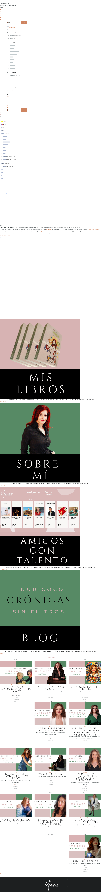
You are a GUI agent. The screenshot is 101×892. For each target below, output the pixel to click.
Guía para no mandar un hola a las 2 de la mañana (21, 51)
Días (50, 685)
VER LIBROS (3, 401)
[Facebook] (0, 11)
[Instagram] (0, 13)
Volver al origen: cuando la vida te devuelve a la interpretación (85, 731)
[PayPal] (0, 17)
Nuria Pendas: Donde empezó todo (16, 776)
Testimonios (12, 38)
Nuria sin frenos (85, 861)
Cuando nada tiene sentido (85, 687)
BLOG (1, 653)
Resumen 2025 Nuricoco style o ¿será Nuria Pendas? (85, 777)
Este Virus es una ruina (15, 48)
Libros (13, 42)
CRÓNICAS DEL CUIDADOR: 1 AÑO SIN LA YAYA (16, 689)
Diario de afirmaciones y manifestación (18, 54)
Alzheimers (13, 685)
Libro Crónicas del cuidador (16, 45)
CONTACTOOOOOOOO (5, 236)
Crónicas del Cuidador (15, 75)
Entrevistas (14, 79)
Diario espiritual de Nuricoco (16, 68)
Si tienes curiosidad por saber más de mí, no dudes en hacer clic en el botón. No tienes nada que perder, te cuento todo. (50, 483)
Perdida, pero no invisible (50, 687)
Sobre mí (14, 32)
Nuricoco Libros (5, 133)
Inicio (13, 29)
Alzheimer (14, 72)
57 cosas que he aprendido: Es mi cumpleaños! (50, 821)
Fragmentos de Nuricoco (15, 59)
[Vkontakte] (0, 9)
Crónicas (19, 685)
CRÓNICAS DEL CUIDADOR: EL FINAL (85, 820)
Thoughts (85, 772)
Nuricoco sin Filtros (14, 62)
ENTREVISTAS (3, 569)
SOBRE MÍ (2, 485)
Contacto (14, 84)
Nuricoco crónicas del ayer (16, 65)
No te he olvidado (16, 819)
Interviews (3, 169)
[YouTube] (0, 15)
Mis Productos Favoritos (15, 35)
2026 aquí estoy (50, 774)
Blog (2, 175)
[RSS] (0, 19)
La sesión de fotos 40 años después (50, 729)
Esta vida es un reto (7, 147)
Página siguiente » (4, 873)
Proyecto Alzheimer (5, 163)
